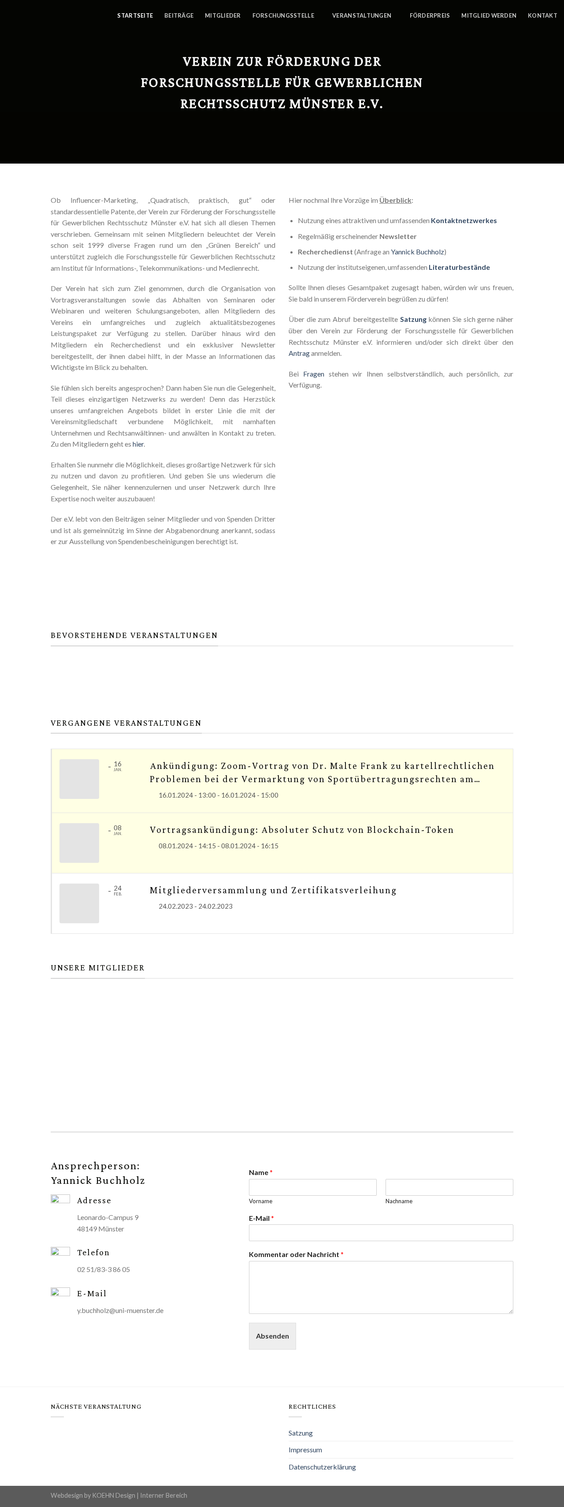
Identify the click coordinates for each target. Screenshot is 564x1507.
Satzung (413, 319)
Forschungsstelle (283, 15)
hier (138, 444)
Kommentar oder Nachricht (296, 1254)
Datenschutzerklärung (322, 1466)
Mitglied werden (488, 15)
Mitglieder (223, 15)
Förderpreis (430, 15)
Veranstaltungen (361, 15)
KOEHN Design (113, 1495)
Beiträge (178, 15)
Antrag (299, 353)
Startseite (135, 15)
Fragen (313, 373)
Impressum (305, 1449)
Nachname (399, 1201)
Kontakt (542, 15)
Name (261, 1172)
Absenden (272, 1336)
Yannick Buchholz (417, 251)
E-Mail (261, 1218)
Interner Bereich (163, 1495)
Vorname (260, 1201)
